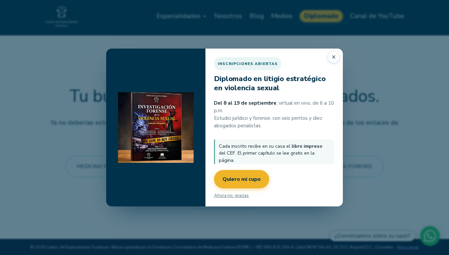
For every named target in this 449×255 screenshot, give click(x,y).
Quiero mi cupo (242, 179)
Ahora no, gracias (231, 195)
